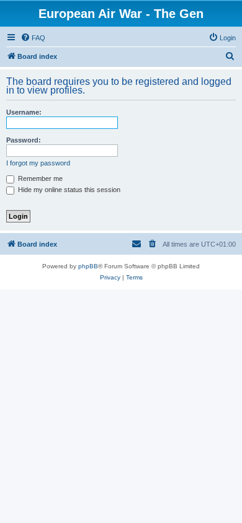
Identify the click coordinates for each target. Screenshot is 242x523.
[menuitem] (32, 37)
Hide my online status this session (68, 189)
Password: (23, 140)
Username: (24, 112)
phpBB (88, 266)
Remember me (39, 178)
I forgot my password (38, 163)
